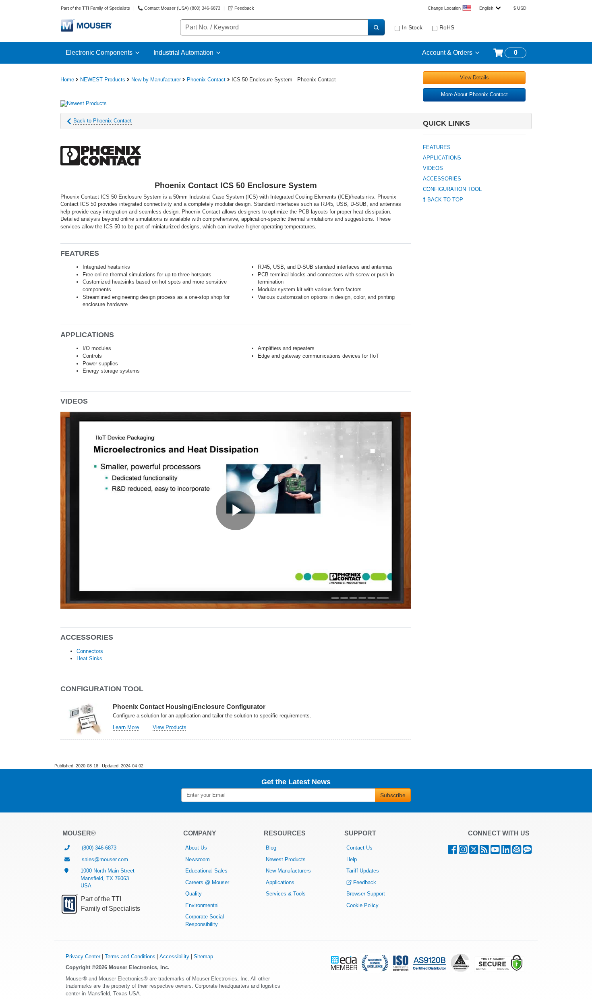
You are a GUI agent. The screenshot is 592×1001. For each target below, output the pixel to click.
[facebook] (452, 851)
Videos (433, 168)
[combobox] (489, 8)
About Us (196, 848)
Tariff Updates (362, 871)
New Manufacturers (288, 871)
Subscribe (393, 795)
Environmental (202, 905)
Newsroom (197, 859)
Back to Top (444, 200)
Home (67, 80)
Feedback (364, 882)
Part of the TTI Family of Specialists (95, 8)
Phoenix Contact (206, 80)
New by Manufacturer (156, 80)
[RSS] (484, 851)
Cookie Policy (362, 905)
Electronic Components (99, 52)
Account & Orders (447, 52)
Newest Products (286, 859)
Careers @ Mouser (207, 882)
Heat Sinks (89, 658)
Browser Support (365, 894)
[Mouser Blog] (527, 851)
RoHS (446, 27)
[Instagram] (463, 851)
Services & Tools (286, 894)
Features (437, 147)
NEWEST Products (102, 80)
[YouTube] (495, 851)
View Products (169, 727)
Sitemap (203, 956)
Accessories (442, 179)
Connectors (90, 651)
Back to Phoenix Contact (102, 121)
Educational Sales (206, 871)
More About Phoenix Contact (474, 94)
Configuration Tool (452, 189)
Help (351, 859)
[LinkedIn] (506, 851)
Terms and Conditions (130, 956)
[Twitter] (473, 851)
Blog (271, 848)
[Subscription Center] (516, 851)
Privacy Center (83, 956)
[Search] (376, 27)
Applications (442, 158)
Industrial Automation (183, 52)
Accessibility (174, 956)
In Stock (412, 27)
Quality (193, 894)
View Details (474, 78)
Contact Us (359, 848)
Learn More (126, 727)
